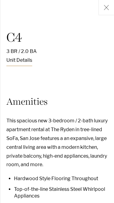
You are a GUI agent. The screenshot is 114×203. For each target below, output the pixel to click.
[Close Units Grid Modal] (106, 7)
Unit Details (19, 60)
